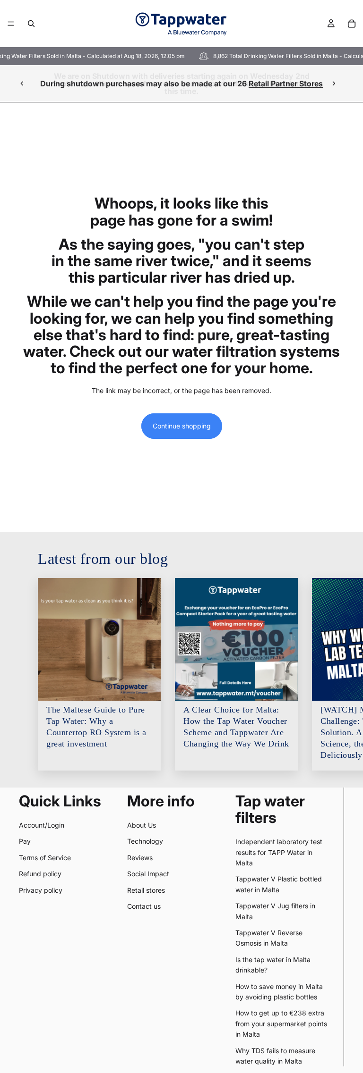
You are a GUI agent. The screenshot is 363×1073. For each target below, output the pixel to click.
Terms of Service (45, 858)
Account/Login (41, 825)
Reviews (140, 858)
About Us (141, 825)
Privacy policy (40, 890)
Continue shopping (182, 426)
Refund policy (40, 874)
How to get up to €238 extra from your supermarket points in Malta (281, 1023)
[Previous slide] (22, 83)
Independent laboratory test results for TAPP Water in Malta (278, 852)
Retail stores (146, 890)
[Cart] (351, 23)
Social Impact (148, 874)
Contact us (144, 906)
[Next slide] (333, 83)
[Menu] (11, 23)
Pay (25, 841)
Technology (145, 841)
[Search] (31, 23)
